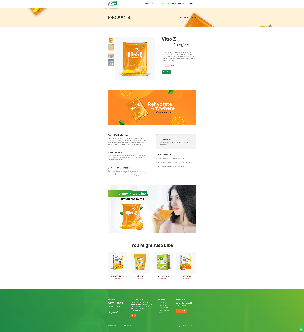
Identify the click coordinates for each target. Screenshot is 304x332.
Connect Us (181, 311)
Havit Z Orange (164, 310)
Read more (117, 278)
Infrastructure (178, 4)
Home (147, 4)
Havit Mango (163, 303)
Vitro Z (161, 312)
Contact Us (191, 4)
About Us (155, 4)
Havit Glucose (163, 308)
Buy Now (166, 72)
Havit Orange (163, 305)
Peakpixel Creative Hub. (189, 326)
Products (165, 4)
